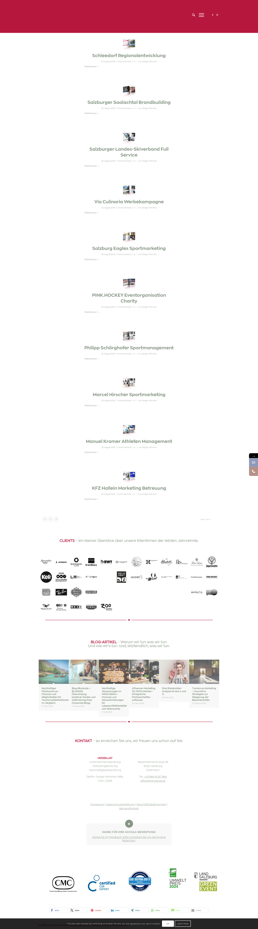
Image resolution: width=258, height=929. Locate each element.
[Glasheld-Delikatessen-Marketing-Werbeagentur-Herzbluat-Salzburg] (166, 562)
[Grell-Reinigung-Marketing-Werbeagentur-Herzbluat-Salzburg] (181, 562)
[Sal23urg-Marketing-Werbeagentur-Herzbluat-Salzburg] (106, 592)
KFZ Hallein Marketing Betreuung (129, 487)
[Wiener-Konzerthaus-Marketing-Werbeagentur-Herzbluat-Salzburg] (61, 607)
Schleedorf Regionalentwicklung (129, 55)
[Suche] (193, 15)
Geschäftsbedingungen (151, 804)
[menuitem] (193, 15)
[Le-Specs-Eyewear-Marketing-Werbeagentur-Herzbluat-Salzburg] (91, 577)
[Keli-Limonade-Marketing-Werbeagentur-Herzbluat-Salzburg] (46, 577)
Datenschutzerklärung (120, 804)
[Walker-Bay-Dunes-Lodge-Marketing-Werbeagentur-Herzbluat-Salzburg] (46, 607)
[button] (58, 910)
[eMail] (253, 462)
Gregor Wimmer (149, 61)
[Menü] (200, 15)
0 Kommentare (125, 61)
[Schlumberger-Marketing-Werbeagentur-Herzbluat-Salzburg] (166, 592)
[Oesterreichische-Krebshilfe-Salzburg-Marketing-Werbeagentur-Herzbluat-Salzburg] (166, 577)
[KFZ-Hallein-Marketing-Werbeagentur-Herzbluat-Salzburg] (61, 577)
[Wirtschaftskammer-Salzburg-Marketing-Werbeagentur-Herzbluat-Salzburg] (76, 607)
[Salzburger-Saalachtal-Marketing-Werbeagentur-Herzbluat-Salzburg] (151, 592)
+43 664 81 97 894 (155, 776)
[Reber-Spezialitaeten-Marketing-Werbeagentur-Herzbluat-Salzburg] (76, 592)
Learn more (183, 924)
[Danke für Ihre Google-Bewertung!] (129, 824)
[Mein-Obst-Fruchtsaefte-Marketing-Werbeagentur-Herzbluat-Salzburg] (121, 577)
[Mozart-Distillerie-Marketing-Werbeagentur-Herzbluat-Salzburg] (136, 577)
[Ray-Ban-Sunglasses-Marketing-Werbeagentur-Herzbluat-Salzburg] (61, 592)
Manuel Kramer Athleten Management (129, 441)
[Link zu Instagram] (217, 15)
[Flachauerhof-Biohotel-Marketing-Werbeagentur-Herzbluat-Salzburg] (121, 562)
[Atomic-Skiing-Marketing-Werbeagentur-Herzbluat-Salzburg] (61, 562)
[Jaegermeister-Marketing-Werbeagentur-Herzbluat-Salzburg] (211, 562)
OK (167, 924)
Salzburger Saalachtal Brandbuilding (129, 102)
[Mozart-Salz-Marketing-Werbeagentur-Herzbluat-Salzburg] (151, 577)
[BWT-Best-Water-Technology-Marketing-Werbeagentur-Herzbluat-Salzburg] (106, 562)
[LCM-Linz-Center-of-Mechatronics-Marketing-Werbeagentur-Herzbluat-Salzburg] (76, 577)
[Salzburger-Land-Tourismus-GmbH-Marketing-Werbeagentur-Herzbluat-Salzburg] (121, 592)
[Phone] (253, 471)
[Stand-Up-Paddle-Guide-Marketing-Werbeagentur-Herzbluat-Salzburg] (211, 592)
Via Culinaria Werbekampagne (129, 201)
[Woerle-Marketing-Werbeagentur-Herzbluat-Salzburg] (91, 607)
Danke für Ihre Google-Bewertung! (129, 831)
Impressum (97, 804)
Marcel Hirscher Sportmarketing (129, 394)
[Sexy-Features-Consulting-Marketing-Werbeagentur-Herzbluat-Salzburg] (181, 592)
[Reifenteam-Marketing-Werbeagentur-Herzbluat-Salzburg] (91, 592)
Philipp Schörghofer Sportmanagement (129, 347)
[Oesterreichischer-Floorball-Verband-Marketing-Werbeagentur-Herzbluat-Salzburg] (136, 562)
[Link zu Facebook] (212, 15)
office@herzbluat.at (152, 780)
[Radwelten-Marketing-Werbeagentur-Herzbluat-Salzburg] (46, 592)
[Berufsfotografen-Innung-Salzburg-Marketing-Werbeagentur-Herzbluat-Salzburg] (76, 562)
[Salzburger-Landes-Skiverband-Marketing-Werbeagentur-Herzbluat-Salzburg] (136, 592)
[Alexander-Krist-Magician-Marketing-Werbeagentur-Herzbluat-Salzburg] (46, 562)
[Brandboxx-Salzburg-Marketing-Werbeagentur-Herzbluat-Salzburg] (91, 562)
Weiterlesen (90, 66)
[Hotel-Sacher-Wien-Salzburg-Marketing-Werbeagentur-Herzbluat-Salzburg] (196, 562)
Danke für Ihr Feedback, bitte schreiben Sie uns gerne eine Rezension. (129, 839)
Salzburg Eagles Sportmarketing (129, 248)
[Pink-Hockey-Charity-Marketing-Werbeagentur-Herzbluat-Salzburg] (211, 577)
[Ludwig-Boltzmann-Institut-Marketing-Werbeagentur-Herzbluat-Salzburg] (106, 577)
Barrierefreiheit (129, 808)
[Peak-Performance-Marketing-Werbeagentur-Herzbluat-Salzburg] (196, 577)
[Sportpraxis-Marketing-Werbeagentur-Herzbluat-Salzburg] (196, 592)
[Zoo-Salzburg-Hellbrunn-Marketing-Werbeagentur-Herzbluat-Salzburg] (106, 607)
